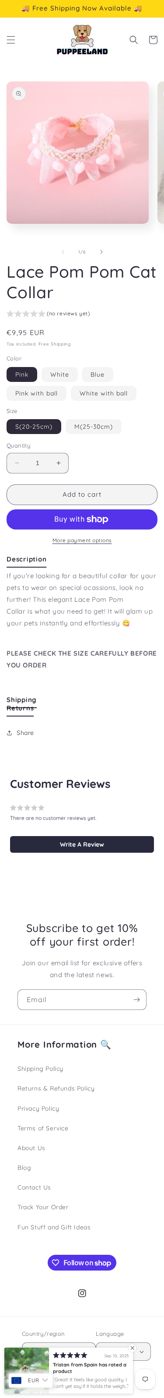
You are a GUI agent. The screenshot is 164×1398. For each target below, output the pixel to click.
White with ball (104, 393)
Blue (98, 374)
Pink (21, 374)
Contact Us (34, 1187)
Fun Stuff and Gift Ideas (54, 1227)
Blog (24, 1168)
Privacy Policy (38, 1108)
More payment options (82, 540)
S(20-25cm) (33, 427)
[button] (11, 39)
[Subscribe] (136, 999)
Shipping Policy (40, 1069)
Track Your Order (43, 1207)
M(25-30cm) (93, 427)
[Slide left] (63, 251)
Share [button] (25, 733)
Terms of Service (43, 1128)
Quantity (18, 445)
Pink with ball (36, 393)
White (59, 374)
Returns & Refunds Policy (55, 1088)
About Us (31, 1148)
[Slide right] (101, 251)
